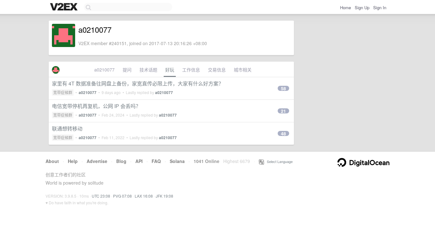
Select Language (278, 161)
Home (345, 7)
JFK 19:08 (164, 196)
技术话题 (148, 69)
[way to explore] (65, 7)
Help (73, 161)
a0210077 (104, 69)
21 (283, 110)
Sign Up (362, 7)
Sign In (379, 7)
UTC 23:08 (101, 196)
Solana (177, 161)
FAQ (156, 161)
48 (283, 133)
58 (283, 88)
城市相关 (243, 69)
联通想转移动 (67, 128)
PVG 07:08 (122, 196)
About (52, 161)
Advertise (97, 161)
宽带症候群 (62, 92)
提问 (127, 69)
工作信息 (191, 69)
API (139, 161)
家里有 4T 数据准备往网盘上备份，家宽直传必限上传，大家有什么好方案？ (138, 83)
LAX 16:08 (144, 196)
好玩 (169, 69)
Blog (121, 161)
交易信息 (217, 69)
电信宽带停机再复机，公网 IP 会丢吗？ (96, 106)
